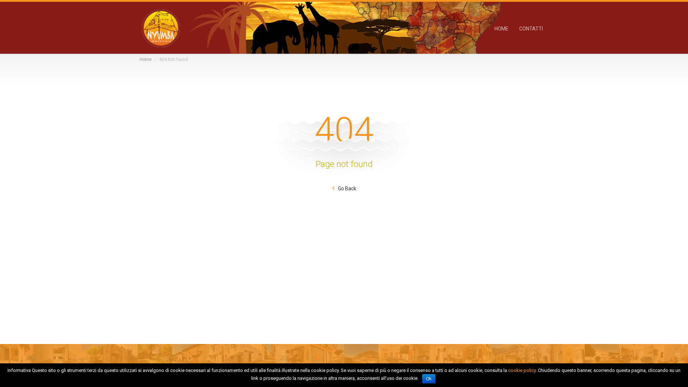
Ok (428, 378)
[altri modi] (160, 27)
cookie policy (522, 370)
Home (146, 59)
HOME (501, 28)
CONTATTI (531, 28)
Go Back (347, 188)
